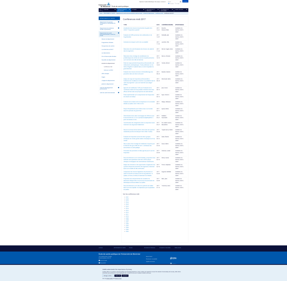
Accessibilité (154, 259)
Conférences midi (159, 13)
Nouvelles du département (108, 60)
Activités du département (148, 13)
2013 (127, 210)
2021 (127, 197)
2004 (127, 227)
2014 (127, 208)
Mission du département (108, 39)
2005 (127, 225)
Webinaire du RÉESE (108, 70)
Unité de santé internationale (107, 92)
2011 (127, 214)
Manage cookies (108, 275)
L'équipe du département (108, 80)
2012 (127, 212)
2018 (127, 203)
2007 (127, 222)
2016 (127, 204)
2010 (127, 216)
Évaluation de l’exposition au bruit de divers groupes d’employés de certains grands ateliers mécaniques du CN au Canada (139, 138)
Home (101, 13)
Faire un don (178, 247)
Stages (103, 77)
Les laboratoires (106, 53)
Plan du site (148, 259)
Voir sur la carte (103, 260)
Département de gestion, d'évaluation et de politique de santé (107, 23)
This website (171, 3)
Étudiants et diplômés (165, 247)
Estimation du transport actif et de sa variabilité (136, 42)
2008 (127, 220)
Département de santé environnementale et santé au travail (129, 13)
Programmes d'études (107, 42)
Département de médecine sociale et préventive (107, 28)
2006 (127, 223)
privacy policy (109, 278)
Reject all (118, 275)
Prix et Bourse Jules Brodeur (109, 56)
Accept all (125, 275)
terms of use (118, 278)
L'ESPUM (101, 247)
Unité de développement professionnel (106, 88)
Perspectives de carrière (108, 46)
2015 (127, 206)
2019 (127, 201)
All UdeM (177, 3)
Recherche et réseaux (149, 247)
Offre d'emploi (105, 73)
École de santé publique (120, 6)
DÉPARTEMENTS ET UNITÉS (109, 13)
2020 (127, 199)
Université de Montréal (104, 5)
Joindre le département (108, 84)
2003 (127, 229)
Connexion (163, 1)
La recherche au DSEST (107, 49)
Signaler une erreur (150, 261)
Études (131, 247)
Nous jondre (103, 263)
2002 (127, 231)
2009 (127, 218)
